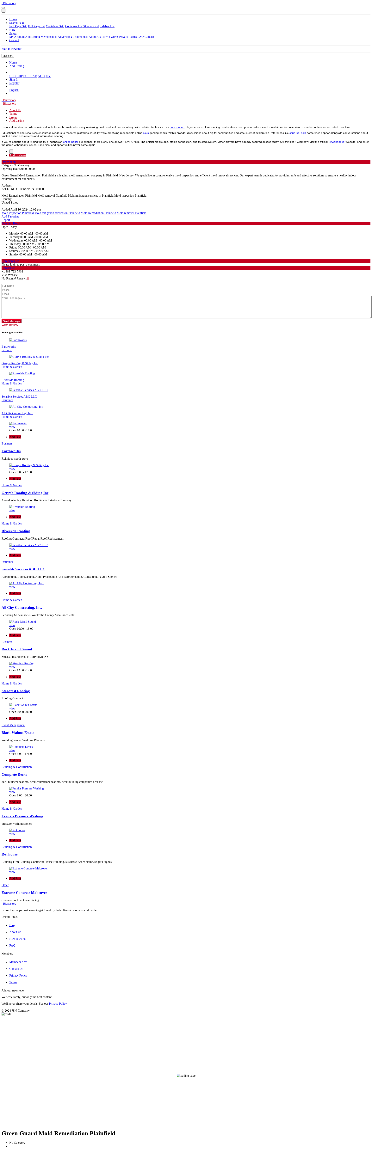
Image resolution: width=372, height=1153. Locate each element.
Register (16, 48)
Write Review (10, 325)
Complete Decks (14, 774)
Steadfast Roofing (16, 691)
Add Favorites (10, 216)
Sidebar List (107, 26)
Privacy (123, 36)
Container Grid (55, 26)
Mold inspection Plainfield (18, 213)
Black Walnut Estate (18, 733)
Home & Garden (12, 366)
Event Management (13, 725)
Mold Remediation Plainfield (98, 213)
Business (7, 350)
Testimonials (80, 36)
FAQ (141, 36)
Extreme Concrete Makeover (24, 893)
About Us (95, 36)
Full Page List (36, 26)
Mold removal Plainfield (131, 213)
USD (12, 76)
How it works (110, 36)
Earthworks (9, 346)
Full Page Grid (18, 26)
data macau (177, 127)
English (14, 90)
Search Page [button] (16, 22)
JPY (48, 76)
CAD (33, 76)
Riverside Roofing (13, 380)
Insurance (7, 400)
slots (146, 132)
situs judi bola (297, 132)
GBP (19, 76)
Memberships (49, 36)
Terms (133, 36)
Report (6, 220)
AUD (41, 76)
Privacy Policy (18, 975)
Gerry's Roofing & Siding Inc (20, 363)
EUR (26, 76)
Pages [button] (12, 33)
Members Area (18, 962)
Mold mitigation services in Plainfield (57, 213)
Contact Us (16, 968)
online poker (70, 141)
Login (13, 117)
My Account (17, 36)
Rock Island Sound (17, 649)
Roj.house (9, 854)
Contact (149, 36)
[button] (9, 72)
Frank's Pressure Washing (22, 816)
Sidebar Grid (91, 26)
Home (13, 19)
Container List (74, 26)
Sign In (6, 48)
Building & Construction (17, 767)
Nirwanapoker (336, 141)
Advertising (65, 36)
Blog (12, 29)
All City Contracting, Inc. (17, 413)
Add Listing (32, 36)
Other (5, 885)
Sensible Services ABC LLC (19, 396)
